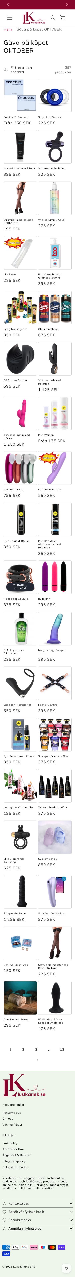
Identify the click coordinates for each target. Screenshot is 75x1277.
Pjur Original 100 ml (17, 540)
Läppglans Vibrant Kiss (19, 807)
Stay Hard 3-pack (49, 117)
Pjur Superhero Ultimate (19, 756)
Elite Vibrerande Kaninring (14, 860)
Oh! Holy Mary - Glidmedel (14, 651)
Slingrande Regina (16, 913)
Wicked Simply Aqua (51, 219)
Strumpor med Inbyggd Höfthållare (18, 221)
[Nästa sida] (37, 1060)
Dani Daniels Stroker (17, 1019)
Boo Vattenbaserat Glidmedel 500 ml (50, 276)
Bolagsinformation (15, 1167)
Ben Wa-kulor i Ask (16, 964)
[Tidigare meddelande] (8, 4)
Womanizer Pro (13, 489)
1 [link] (10, 1049)
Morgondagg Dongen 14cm (51, 651)
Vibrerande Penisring (52, 168)
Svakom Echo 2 (47, 858)
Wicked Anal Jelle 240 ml (20, 168)
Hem (8, 29)
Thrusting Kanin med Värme (17, 436)
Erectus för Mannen (16, 117)
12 (62, 1049)
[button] (9, 17)
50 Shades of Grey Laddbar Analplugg (51, 1021)
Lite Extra (10, 274)
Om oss (7, 1118)
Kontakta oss (11, 1112)
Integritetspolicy (13, 1161)
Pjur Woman (46, 434)
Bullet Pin (44, 598)
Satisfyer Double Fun (51, 913)
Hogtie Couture (48, 704)
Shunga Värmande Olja (53, 756)
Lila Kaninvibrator (49, 489)
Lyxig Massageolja (16, 329)
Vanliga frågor (12, 1124)
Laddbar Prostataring (18, 704)
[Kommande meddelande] (67, 4)
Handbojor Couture (16, 598)
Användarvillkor (13, 1149)
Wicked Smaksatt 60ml (53, 807)
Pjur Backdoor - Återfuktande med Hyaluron (49, 544)
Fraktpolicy (10, 1143)
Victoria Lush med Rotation (49, 382)
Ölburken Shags (48, 329)
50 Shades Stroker (15, 380)
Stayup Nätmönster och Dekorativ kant (53, 966)
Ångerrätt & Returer (16, 1155)
